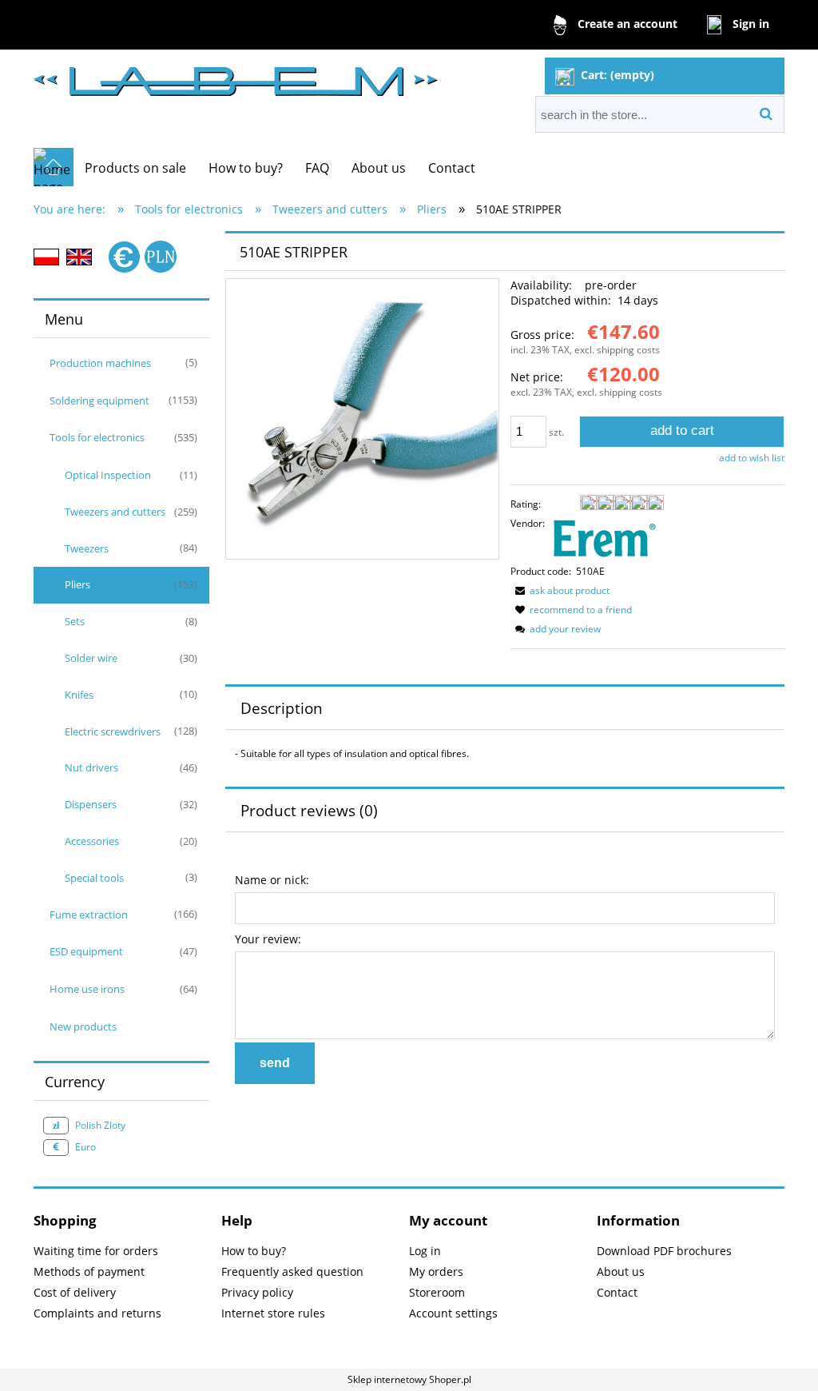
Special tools (94, 878)
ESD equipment (86, 951)
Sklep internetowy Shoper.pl (409, 1379)
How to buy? (253, 1250)
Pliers (77, 584)
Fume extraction (89, 914)
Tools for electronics (97, 437)
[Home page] (236, 75)
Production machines (100, 363)
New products (83, 1026)
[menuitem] (135, 168)
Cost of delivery (75, 1292)
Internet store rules (273, 1313)
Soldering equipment (99, 400)
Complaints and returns (97, 1313)
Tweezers (87, 548)
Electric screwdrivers (113, 731)
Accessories (92, 841)
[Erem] (603, 537)
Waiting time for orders (96, 1250)
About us (621, 1271)
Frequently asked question (292, 1271)
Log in (425, 1250)
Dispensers (91, 804)
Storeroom (437, 1292)
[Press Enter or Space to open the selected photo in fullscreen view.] (362, 418)
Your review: (268, 939)
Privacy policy (257, 1292)
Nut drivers (91, 767)
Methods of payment (89, 1271)
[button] (560, 590)
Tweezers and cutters (115, 511)
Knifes (79, 695)
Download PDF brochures (664, 1250)
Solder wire (91, 658)
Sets (75, 621)
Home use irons (87, 989)
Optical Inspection (108, 475)
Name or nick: (272, 879)
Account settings (453, 1313)
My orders (436, 1271)
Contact (617, 1292)
